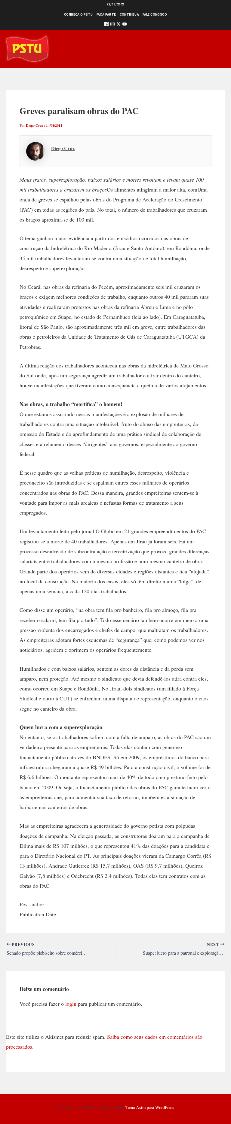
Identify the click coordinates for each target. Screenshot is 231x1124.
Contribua (129, 14)
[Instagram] (112, 25)
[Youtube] (124, 25)
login (70, 1003)
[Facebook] (106, 25)
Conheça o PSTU (78, 14)
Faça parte (106, 14)
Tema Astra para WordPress (149, 1107)
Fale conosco (155, 14)
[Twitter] (118, 25)
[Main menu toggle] (218, 49)
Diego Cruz (63, 148)
